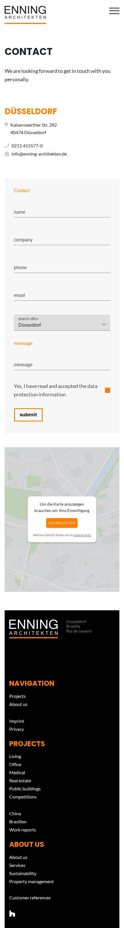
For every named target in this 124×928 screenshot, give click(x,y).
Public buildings (25, 788)
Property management (31, 881)
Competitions (23, 796)
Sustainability (22, 873)
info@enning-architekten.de (39, 153)
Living (15, 756)
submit (28, 414)
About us (18, 704)
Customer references (30, 897)
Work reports (22, 829)
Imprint (16, 721)
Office (15, 764)
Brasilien (18, 821)
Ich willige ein (61, 523)
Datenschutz (82, 535)
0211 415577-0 (27, 145)
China (15, 813)
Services (17, 865)
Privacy (16, 729)
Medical (17, 772)
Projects (17, 696)
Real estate (20, 780)
